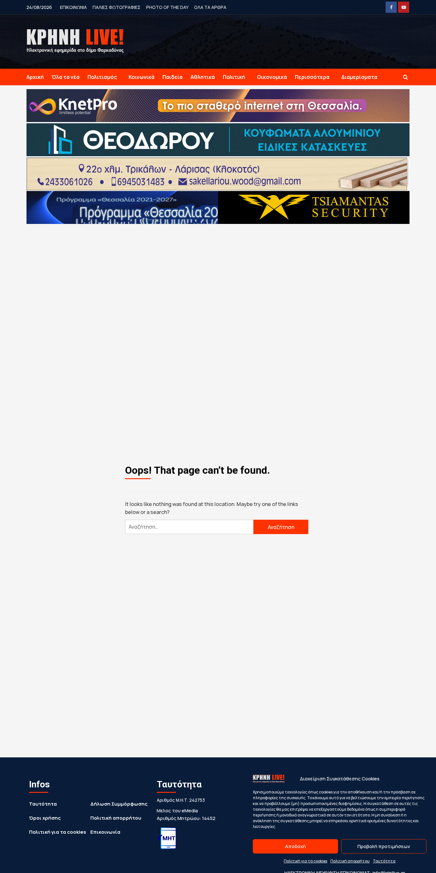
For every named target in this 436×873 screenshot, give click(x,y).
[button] (406, 77)
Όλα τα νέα (65, 76)
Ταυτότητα (384, 861)
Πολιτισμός (102, 76)
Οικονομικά (272, 76)
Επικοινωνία (105, 832)
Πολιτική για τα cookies (305, 861)
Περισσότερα (312, 76)
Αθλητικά (203, 76)
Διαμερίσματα (359, 76)
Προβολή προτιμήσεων (383, 846)
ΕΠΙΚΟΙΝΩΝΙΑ (73, 7)
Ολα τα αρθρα (210, 7)
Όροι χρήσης (45, 818)
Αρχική (35, 76)
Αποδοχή (295, 846)
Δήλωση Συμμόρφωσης (118, 803)
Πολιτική (234, 76)
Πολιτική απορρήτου (350, 861)
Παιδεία (172, 76)
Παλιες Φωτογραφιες (116, 7)
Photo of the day (167, 7)
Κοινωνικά (141, 76)
